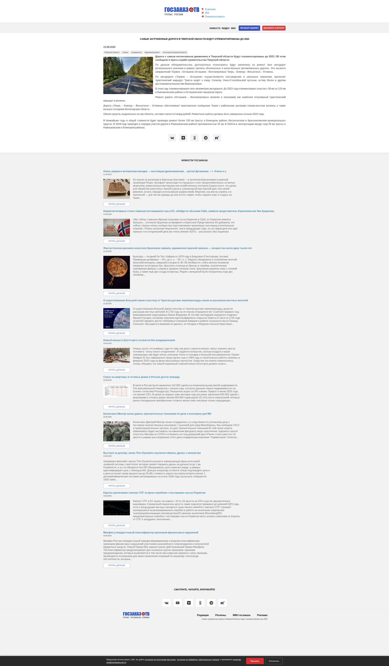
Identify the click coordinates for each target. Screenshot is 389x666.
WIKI (233, 28)
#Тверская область (112, 52)
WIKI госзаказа (241, 615)
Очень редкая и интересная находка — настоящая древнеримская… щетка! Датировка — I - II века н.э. (165, 171)
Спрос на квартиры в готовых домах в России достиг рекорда (141, 377)
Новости (215, 28)
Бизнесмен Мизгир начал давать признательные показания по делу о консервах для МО (157, 413)
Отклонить (274, 661)
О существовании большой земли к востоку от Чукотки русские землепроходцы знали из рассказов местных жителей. (175, 300)
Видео (225, 28)
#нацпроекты (136, 52)
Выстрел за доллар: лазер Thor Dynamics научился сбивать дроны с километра (152, 453)
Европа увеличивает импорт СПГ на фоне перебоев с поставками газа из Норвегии (154, 492)
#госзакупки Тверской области (174, 52)
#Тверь (125, 52)
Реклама (262, 615)
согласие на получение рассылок (160, 659)
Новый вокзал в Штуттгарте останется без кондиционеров (139, 340)
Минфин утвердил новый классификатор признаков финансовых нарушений (150, 532)
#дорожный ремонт (152, 52)
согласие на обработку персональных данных (198, 659)
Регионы (220, 615)
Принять (255, 661)
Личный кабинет (249, 28)
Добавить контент (273, 28)
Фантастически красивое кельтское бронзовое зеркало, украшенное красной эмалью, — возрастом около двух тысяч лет (177, 248)
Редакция (203, 615)
